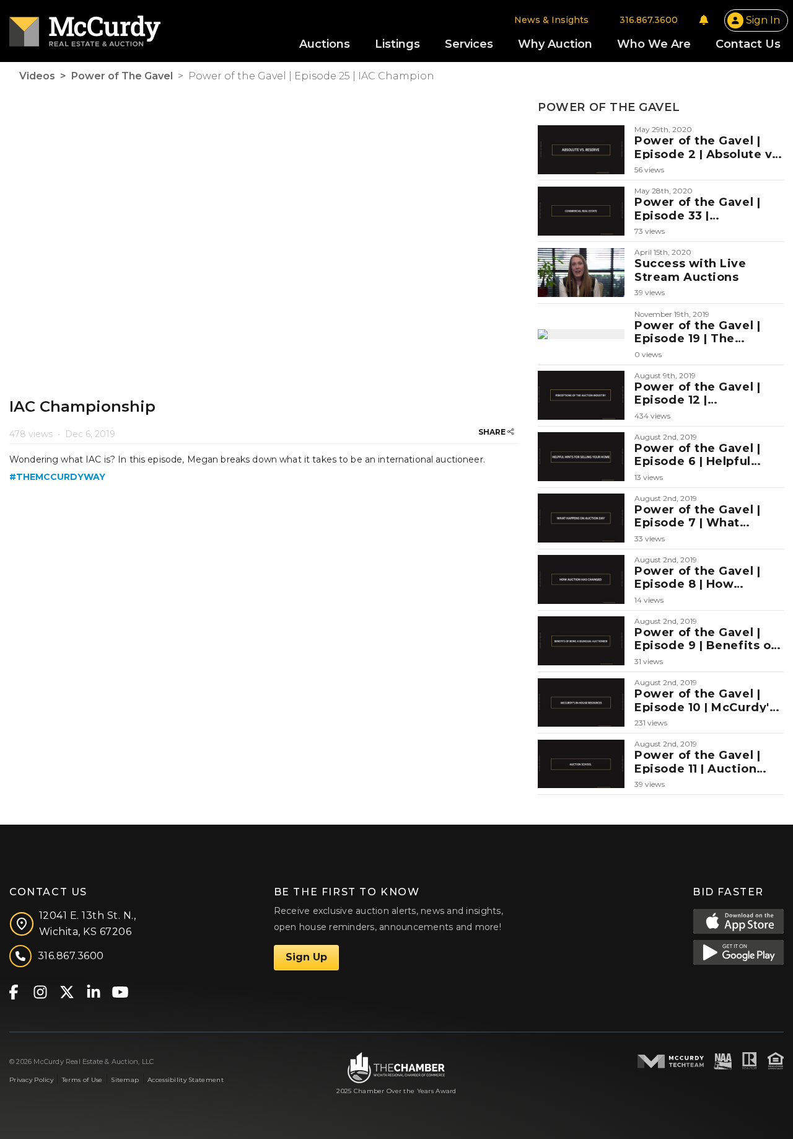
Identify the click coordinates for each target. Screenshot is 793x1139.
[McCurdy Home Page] (84, 27)
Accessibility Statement (185, 1080)
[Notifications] (703, 19)
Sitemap (125, 1080)
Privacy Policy (31, 1080)
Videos (37, 76)
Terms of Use (82, 1080)
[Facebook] (13, 991)
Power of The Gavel (122, 76)
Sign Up (306, 957)
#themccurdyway (57, 476)
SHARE (492, 432)
